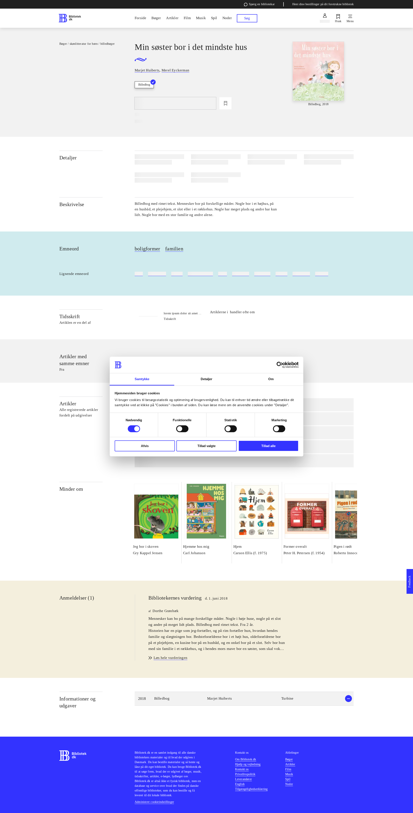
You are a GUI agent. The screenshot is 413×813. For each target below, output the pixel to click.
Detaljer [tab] (207, 379)
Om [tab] (271, 379)
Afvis (145, 446)
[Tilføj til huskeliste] (225, 103)
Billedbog (144, 84)
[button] (244, 699)
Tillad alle (268, 446)
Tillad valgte (206, 446)
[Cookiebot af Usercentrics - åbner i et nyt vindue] (280, 365)
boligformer (147, 248)
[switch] (182, 428)
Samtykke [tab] (142, 379)
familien (174, 248)
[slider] (318, 74)
